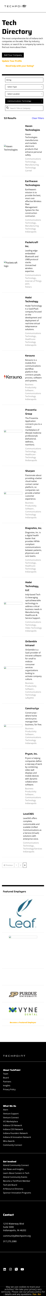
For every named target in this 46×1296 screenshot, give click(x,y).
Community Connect (12, 1145)
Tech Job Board (10, 1185)
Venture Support (11, 1113)
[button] (24, 6)
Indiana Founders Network (15, 1133)
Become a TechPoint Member (16, 1181)
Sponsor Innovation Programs (17, 1192)
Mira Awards (9, 1141)
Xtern (5, 1109)
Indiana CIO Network (12, 1125)
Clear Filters (38, 118)
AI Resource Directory (13, 1188)
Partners (7, 1081)
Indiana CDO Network (13, 1129)
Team (5, 1073)
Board (6, 1077)
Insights (6, 1085)
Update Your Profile (12, 61)
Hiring (8, 80)
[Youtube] (22, 1269)
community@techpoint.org (17, 1235)
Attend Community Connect (16, 1165)
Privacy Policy (9, 1089)
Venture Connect (11, 1117)
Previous (9, 865)
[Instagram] (10, 1269)
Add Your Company (13, 55)
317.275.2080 (10, 1241)
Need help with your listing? (20, 66)
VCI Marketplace (10, 1121)
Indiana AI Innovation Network (17, 1137)
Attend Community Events (15, 1177)
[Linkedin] (4, 1269)
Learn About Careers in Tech (16, 1173)
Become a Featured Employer (23, 1022)
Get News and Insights (13, 1169)
